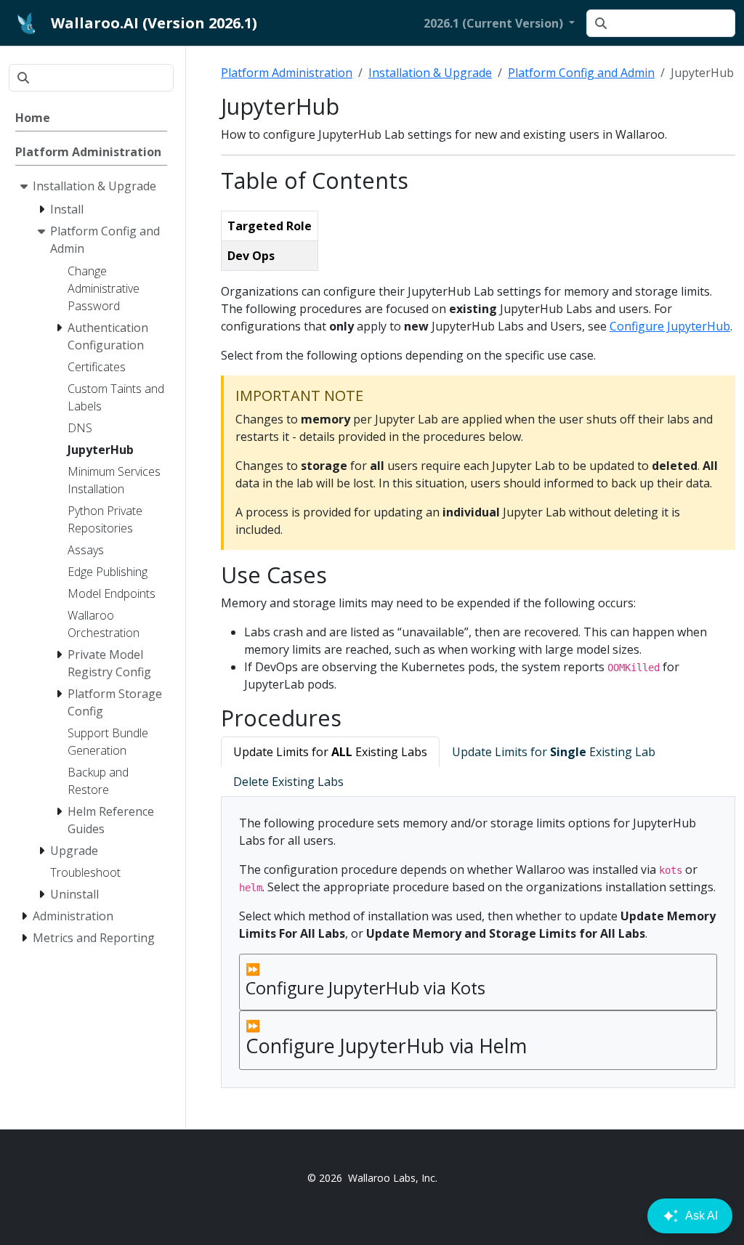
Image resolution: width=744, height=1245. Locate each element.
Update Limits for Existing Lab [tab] (553, 752)
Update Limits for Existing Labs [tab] (330, 752)
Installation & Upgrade (430, 73)
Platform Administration (286, 73)
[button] (499, 23)
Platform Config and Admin (581, 73)
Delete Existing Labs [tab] (288, 782)
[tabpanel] (478, 942)
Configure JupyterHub (670, 326)
